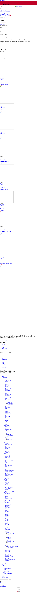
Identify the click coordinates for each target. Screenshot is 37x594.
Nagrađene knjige (4, 359)
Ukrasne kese (7, 513)
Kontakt (3, 347)
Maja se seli (2, 82)
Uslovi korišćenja (4, 349)
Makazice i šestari (7, 476)
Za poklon (10, 424)
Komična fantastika (8, 406)
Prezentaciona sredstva (8, 545)
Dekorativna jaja (7, 562)
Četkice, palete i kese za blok (9, 468)
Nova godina (5, 553)
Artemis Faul (2, 261)
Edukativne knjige (9, 402)
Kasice (6, 446)
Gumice (6, 496)
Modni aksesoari (7, 437)
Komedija (6, 405)
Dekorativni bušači (8, 504)
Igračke (5, 453)
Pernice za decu (7, 426)
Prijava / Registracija (5, 577)
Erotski (6, 391)
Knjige (4, 11)
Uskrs (4, 561)
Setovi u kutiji (7, 499)
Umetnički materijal (8, 525)
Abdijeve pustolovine (4, 135)
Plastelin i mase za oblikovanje (9, 470)
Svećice (6, 512)
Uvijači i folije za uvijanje (9, 477)
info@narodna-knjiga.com (6, 340)
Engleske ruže (2, 187)
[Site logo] (18, 6)
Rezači (6, 497)
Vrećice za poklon (8, 563)
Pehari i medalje (7, 448)
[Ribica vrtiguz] (7, 202)
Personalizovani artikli (8, 449)
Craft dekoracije (7, 505)
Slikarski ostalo (9, 526)
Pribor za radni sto (9, 538)
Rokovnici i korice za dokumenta (12, 540)
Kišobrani (8, 440)
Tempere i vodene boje (8, 471)
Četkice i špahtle (7, 529)
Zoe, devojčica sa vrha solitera (5, 231)
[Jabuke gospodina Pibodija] (7, 155)
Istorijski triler (9, 397)
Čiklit (6, 383)
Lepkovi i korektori (8, 475)
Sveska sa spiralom (8, 488)
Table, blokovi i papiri (10, 527)
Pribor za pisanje (6, 492)
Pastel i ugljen (9, 522)
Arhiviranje (7, 532)
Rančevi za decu (7, 428)
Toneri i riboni (9, 542)
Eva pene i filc (7, 503)
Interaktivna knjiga (8, 394)
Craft (4, 501)
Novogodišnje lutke (8, 555)
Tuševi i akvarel (7, 521)
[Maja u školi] (7, 103)
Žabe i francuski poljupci (3, 12)
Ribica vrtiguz (2, 208)
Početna (1, 11)
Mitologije (6, 410)
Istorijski (6, 396)
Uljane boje (7, 518)
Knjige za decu (7, 11)
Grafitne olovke (7, 493)
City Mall (5, 569)
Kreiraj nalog (2, 585)
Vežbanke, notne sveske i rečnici (10, 491)
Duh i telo (6, 386)
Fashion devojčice (9, 400)
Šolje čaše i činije (7, 451)
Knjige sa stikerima (10, 403)
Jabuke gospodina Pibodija (5, 161)
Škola (4, 467)
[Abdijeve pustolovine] (7, 129)
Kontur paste (7, 524)
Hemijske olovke (7, 494)
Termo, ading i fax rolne (10, 541)
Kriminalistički (4, 367)
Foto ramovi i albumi (8, 445)
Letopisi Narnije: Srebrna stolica (4, 15)
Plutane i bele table (10, 547)
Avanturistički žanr (8, 380)
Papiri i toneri (7, 539)
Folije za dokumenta (10, 534)
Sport (6, 421)
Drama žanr (7, 385)
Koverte (8, 543)
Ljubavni (3, 356)
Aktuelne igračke (7, 455)
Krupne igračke (7, 458)
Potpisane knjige (7, 416)
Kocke (6, 461)
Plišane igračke (7, 457)
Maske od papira (7, 507)
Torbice (6, 430)
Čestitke (6, 514)
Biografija (6, 381)
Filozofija (6, 392)
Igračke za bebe (7, 456)
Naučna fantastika (8, 413)
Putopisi (6, 419)
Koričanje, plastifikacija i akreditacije (12, 546)
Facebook (3, 344)
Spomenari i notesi (8, 452)
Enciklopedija (7, 389)
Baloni (6, 510)
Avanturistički (4, 366)
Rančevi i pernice (6, 425)
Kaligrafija (6, 523)
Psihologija (3, 364)
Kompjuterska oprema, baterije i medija (12, 549)
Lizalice (6, 484)
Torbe (6, 433)
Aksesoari (6, 443)
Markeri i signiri (7, 500)
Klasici (3, 365)
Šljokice (6, 508)
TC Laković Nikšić (6, 571)
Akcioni (3, 363)
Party (4, 509)
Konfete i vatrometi (8, 511)
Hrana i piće (5, 479)
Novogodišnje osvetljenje (9, 556)
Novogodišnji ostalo (8, 558)
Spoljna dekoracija (8, 560)
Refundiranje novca (4, 350)
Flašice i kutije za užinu (8, 444)
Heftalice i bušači (9, 536)
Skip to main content (3, 0)
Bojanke (6, 382)
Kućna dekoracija (7, 447)
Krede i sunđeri (7, 473)
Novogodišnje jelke (8, 554)
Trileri (3, 358)
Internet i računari (7, 395)
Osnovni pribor (7, 535)
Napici (6, 480)
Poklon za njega (7, 450)
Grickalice (6, 485)
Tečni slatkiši (7, 483)
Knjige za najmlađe (10, 404)
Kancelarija (5, 531)
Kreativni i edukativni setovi (9, 460)
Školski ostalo (7, 478)
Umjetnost (5, 517)
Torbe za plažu (9, 436)
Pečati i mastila (9, 537)
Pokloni (5, 442)
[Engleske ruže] (7, 181)
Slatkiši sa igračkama (8, 482)
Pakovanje (6, 552)
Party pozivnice (7, 515)
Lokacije (3, 346)
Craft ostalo (7, 506)
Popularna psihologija (8, 415)
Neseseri (8, 441)
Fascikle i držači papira (10, 533)
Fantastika (3, 361)
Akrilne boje (7, 519)
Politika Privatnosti (4, 348)
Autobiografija (7, 379)
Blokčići (6, 489)
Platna (6, 528)
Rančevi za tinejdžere (8, 429)
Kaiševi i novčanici (10, 439)
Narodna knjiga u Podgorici (8, 568)
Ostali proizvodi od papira (11, 544)
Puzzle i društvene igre (8, 465)
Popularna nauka (7, 414)
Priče (6, 417)
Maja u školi (2, 109)
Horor (3, 362)
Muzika (6, 411)
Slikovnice (6, 84)
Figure (6, 464)
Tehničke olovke (7, 495)
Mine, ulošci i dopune (8, 498)
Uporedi (3, 576)
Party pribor (7, 516)
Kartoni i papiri (7, 502)
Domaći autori (4, 357)
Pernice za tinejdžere (8, 427)
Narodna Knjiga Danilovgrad (8, 573)
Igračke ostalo (7, 466)
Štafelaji (6, 530)
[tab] (5, 29)
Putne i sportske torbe (10, 435)
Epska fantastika (2, 263)
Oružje (6, 462)
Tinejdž (11, 263)
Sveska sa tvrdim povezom (9, 487)
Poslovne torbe (9, 434)
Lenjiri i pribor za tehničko (9, 474)
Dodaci (8, 438)
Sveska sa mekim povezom (9, 486)
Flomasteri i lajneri (8, 469)
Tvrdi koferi (7, 432)
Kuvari (6, 408)
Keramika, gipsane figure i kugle (10, 559)
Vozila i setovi (7, 459)
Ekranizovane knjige (8, 388)
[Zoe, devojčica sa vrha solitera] (7, 225)
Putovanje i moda (6, 431)
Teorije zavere (7, 422)
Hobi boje (6, 520)
